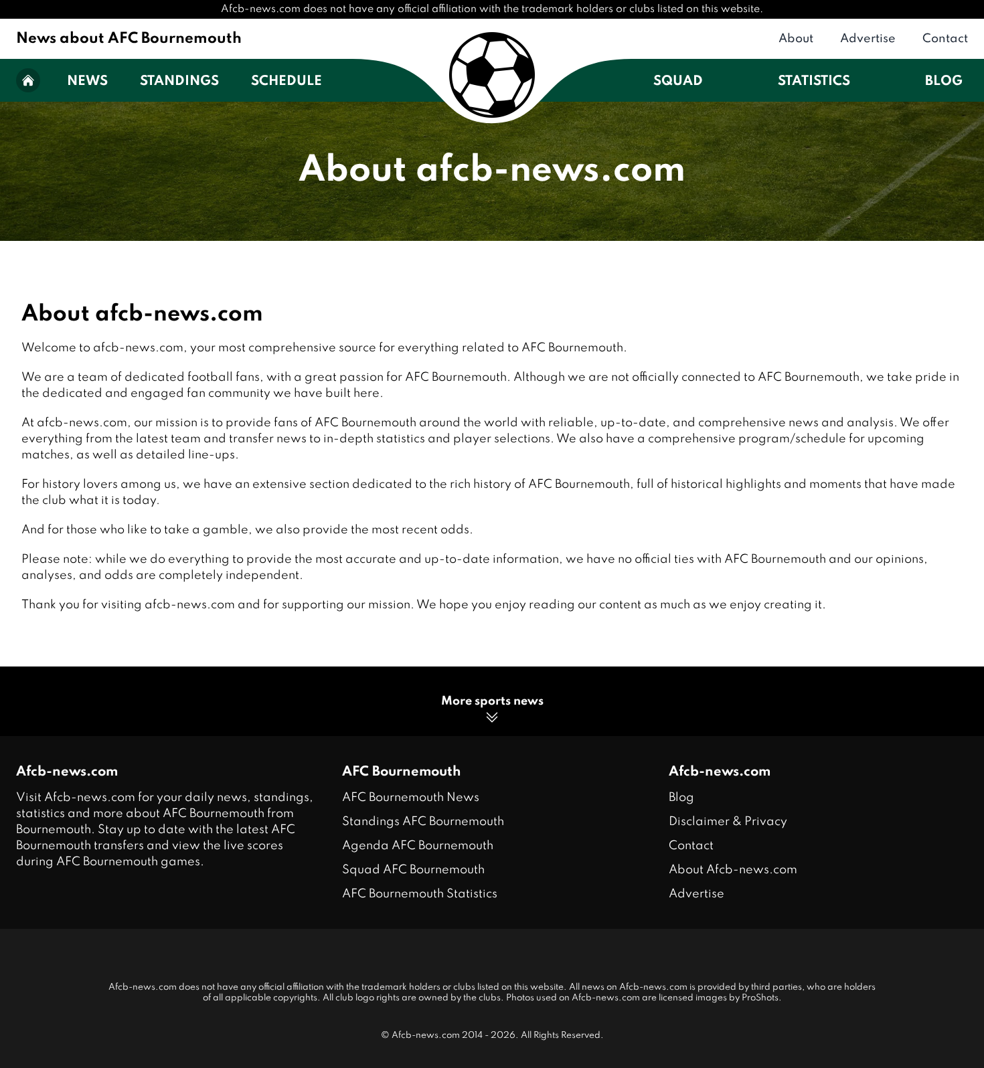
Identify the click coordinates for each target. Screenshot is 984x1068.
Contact (945, 39)
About (795, 39)
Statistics (814, 81)
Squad (678, 81)
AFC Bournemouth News (410, 798)
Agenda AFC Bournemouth (417, 846)
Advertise (868, 39)
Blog (944, 81)
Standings (179, 81)
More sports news (492, 701)
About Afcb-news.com (733, 870)
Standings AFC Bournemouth (423, 822)
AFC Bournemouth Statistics (419, 894)
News (87, 81)
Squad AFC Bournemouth (413, 870)
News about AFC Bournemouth (129, 38)
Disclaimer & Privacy (728, 822)
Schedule (286, 81)
